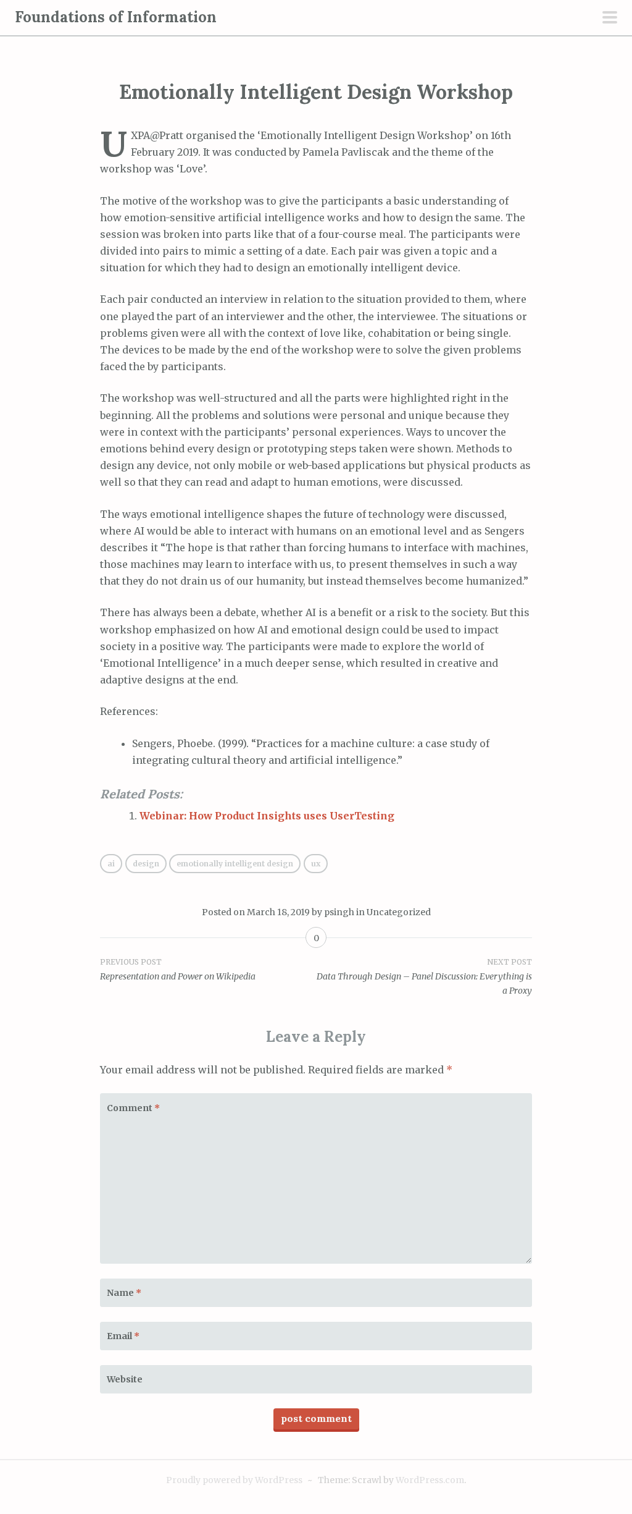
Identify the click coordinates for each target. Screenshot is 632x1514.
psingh (339, 912)
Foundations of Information (116, 17)
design (146, 863)
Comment (133, 1108)
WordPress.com (430, 1480)
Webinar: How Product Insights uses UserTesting (266, 816)
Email (123, 1336)
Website (125, 1379)
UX (315, 863)
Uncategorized (399, 912)
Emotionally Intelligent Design (235, 863)
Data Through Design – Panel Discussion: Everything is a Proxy (424, 977)
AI (111, 863)
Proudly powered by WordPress (234, 1480)
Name (124, 1292)
